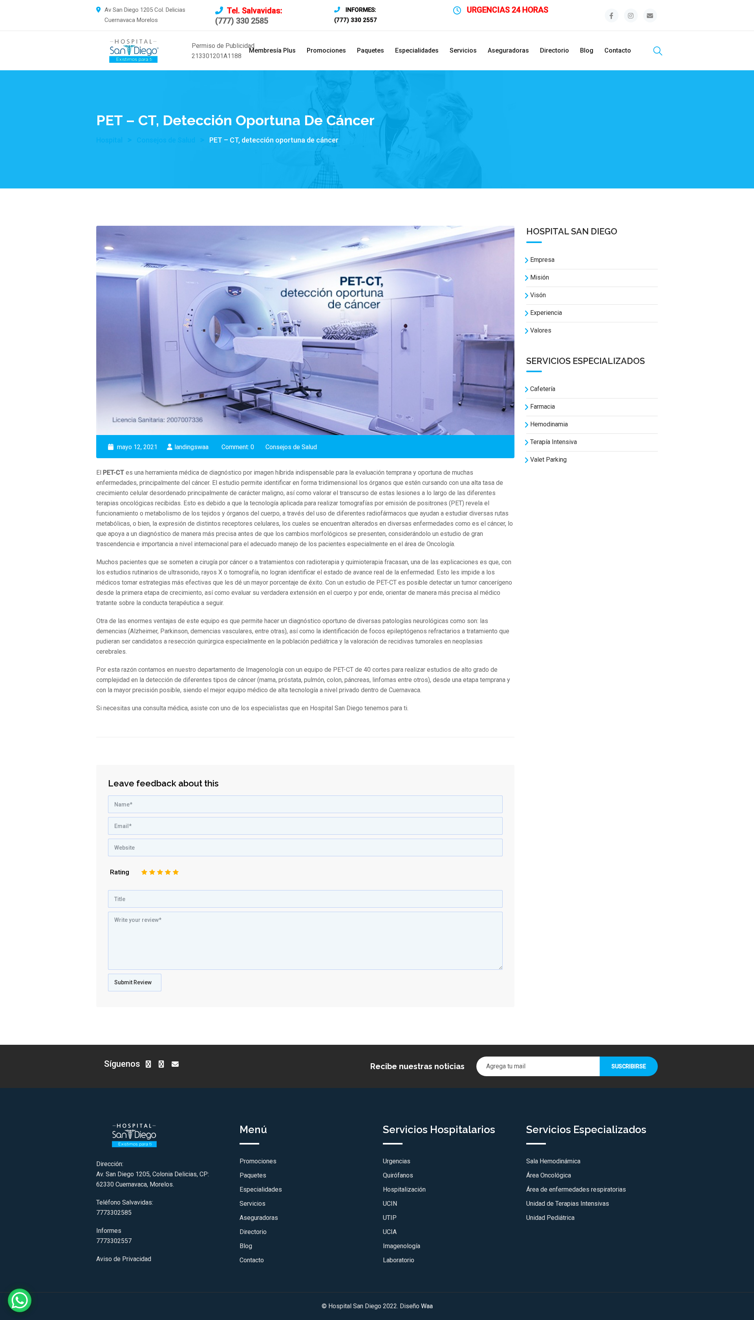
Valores (540, 330)
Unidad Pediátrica (550, 1217)
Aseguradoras (508, 50)
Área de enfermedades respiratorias (576, 1189)
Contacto (617, 50)
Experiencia (546, 312)
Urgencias (396, 1161)
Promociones (326, 50)
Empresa (542, 259)
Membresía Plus (272, 50)
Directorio (554, 50)
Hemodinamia (549, 424)
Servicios (463, 50)
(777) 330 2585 (241, 21)
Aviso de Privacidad (123, 1259)
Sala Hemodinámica (553, 1161)
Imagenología (401, 1246)
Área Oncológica (548, 1175)
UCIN (390, 1203)
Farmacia (542, 406)
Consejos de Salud (291, 447)
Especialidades (417, 50)
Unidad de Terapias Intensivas (567, 1203)
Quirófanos (398, 1175)
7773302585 (114, 1212)
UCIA (390, 1232)
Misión (539, 277)
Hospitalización (404, 1189)
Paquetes (370, 50)
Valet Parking (548, 459)
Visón (538, 295)
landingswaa (191, 447)
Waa (427, 1306)
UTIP (390, 1217)
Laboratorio (398, 1260)
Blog (586, 50)
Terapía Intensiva (553, 442)
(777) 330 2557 (355, 20)
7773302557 (114, 1241)
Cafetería (542, 389)
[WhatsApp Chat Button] (19, 1300)
